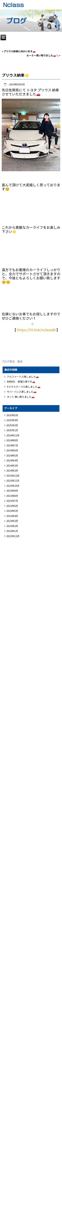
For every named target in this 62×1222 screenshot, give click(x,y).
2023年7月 (12, 501)
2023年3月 (12, 521)
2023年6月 (12, 506)
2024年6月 (12, 450)
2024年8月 (12, 440)
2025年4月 (12, 420)
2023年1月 (12, 531)
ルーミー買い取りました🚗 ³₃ (42, 55)
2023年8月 (12, 496)
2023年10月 (12, 485)
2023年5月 (12, 511)
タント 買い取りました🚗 (20, 397)
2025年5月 (12, 415)
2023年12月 (12, 475)
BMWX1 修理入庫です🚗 (21, 381)
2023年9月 (12, 490)
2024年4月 (12, 460)
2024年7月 (12, 445)
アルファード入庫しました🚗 (23, 376)
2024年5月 (12, 455)
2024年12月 (12, 435)
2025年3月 (12, 425)
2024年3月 (12, 465)
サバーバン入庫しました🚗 (21, 391)
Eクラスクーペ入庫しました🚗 (23, 386)
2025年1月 (12, 430)
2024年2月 (12, 470)
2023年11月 (12, 480)
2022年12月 (12, 536)
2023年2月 (12, 526)
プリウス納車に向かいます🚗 (19, 51)
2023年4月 (12, 516)
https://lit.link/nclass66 (36, 330)
